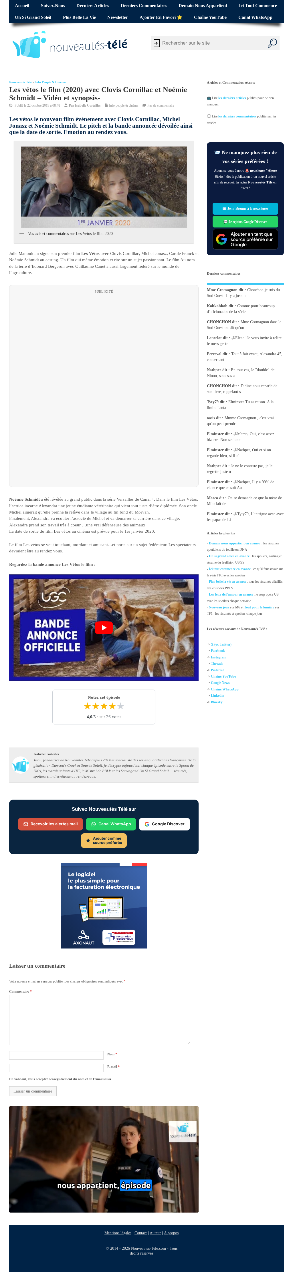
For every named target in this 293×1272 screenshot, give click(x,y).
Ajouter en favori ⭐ (161, 17)
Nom (112, 1054)
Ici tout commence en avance (230, 569)
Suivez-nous (53, 5)
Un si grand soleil (33, 17)
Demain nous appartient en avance (234, 543)
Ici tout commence (258, 5)
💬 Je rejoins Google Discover (245, 221)
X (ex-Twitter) (221, 644)
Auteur (155, 1233)
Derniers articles (92, 5)
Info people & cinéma (50, 82)
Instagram (218, 657)
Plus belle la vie (79, 17)
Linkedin (217, 696)
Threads (217, 664)
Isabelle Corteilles (88, 105)
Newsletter (117, 17)
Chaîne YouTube (210, 17)
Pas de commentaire (160, 105)
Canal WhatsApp (255, 17)
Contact (140, 1233)
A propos (171, 1233)
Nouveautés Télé (20, 82)
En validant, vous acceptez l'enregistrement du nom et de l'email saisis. (60, 1079)
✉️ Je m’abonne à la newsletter (245, 209)
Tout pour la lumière (259, 607)
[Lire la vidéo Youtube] (104, 628)
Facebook (218, 651)
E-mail (113, 1067)
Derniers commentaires (144, 5)
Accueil (22, 5)
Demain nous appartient (203, 5)
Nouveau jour (219, 607)
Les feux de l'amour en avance (231, 594)
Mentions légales (117, 1233)
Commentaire (20, 991)
